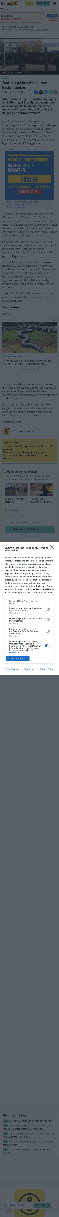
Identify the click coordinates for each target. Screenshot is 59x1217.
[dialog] (29, 608)
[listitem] (29, 602)
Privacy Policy (46, 669)
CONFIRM (17, 658)
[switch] (47, 609)
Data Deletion (12, 669)
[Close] (53, 548)
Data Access (29, 669)
